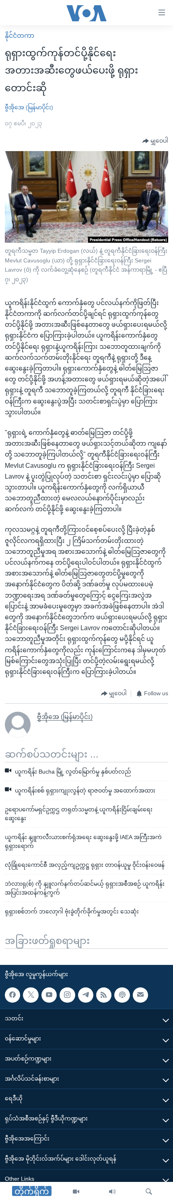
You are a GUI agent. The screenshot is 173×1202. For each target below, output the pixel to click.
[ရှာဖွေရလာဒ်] (149, 1192)
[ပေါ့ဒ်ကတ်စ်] (122, 994)
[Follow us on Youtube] (49, 994)
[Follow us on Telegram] (85, 994)
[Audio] (112, 1192)
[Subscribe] (140, 994)
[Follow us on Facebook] (12, 994)
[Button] (155, 141)
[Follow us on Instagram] (67, 994)
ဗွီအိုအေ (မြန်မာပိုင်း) (29, 107)
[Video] (76, 1192)
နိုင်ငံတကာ (19, 35)
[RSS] (103, 994)
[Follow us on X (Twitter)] (30, 994)
